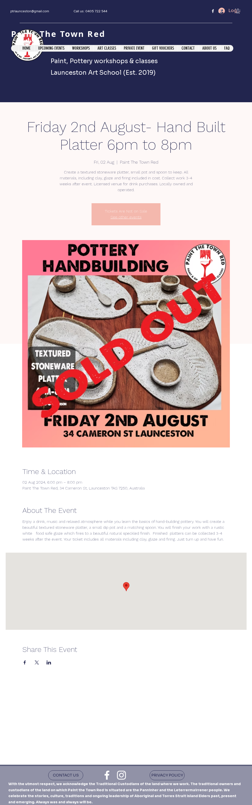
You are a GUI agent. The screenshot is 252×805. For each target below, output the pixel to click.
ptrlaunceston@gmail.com (29, 11)
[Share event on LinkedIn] (49, 662)
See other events (126, 217)
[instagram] (121, 775)
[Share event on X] (36, 662)
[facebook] (212, 11)
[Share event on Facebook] (24, 662)
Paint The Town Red (60, 33)
